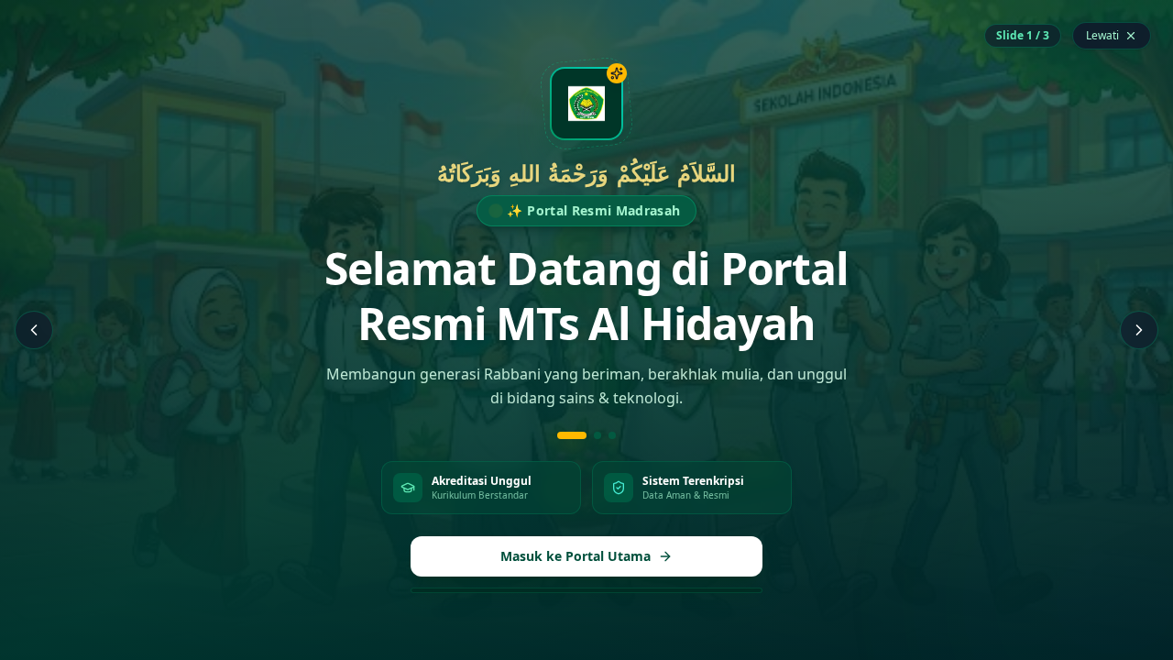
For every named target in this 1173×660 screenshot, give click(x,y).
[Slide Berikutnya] (1139, 330)
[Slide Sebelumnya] (34, 330)
